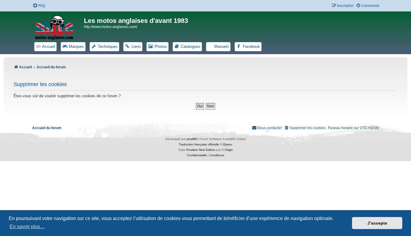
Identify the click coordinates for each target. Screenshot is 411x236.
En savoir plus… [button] (27, 226)
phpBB (191, 139)
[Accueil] (58, 26)
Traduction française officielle (199, 144)
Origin (229, 149)
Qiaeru (227, 144)
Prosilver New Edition (200, 149)
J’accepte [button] (377, 223)
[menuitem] (39, 6)
